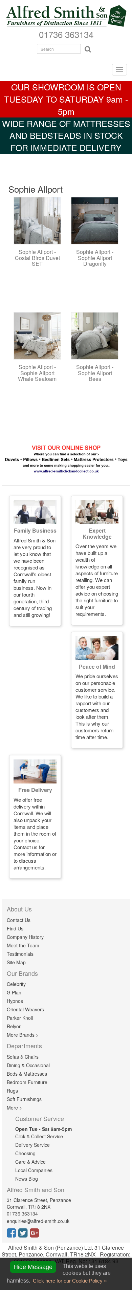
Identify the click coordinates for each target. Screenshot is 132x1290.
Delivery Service (32, 1144)
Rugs (12, 1090)
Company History (25, 936)
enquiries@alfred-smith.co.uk (38, 1221)
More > (14, 1107)
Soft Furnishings (24, 1099)
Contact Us (18, 920)
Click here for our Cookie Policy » (69, 1281)
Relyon (14, 1026)
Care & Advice (30, 1161)
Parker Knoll (20, 1017)
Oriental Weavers (25, 1009)
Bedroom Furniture (27, 1082)
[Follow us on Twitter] (24, 1234)
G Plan (14, 992)
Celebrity (16, 984)
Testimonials (20, 953)
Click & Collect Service (39, 1136)
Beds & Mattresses (27, 1073)
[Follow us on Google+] (35, 1234)
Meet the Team (23, 945)
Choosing (25, 1153)
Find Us (15, 928)
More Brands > (23, 1034)
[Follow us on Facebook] (12, 1234)
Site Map (16, 962)
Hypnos (15, 1000)
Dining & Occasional (28, 1065)
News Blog (26, 1178)
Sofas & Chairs (23, 1056)
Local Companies (33, 1170)
